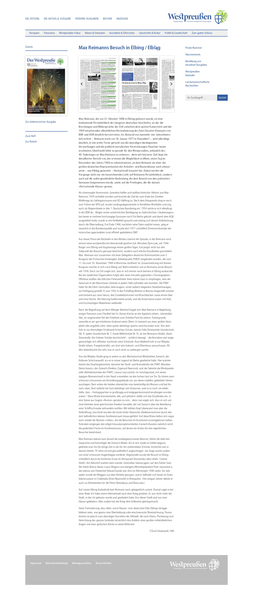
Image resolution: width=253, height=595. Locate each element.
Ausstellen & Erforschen (122, 33)
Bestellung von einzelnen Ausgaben (196, 63)
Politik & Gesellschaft (176, 33)
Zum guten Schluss (202, 33)
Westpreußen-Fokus (69, 33)
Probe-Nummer (193, 47)
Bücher (107, 18)
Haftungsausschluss (82, 563)
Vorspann (34, 33)
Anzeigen (122, 18)
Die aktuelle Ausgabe (57, 18)
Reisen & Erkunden (95, 33)
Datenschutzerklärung (57, 563)
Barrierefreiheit (103, 563)
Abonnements (192, 54)
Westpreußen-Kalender (192, 73)
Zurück (29, 46)
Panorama (49, 33)
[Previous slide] (82, 84)
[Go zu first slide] (171, 84)
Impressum (35, 563)
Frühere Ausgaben (87, 18)
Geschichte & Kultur (149, 33)
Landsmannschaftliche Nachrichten (197, 83)
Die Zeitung (32, 18)
